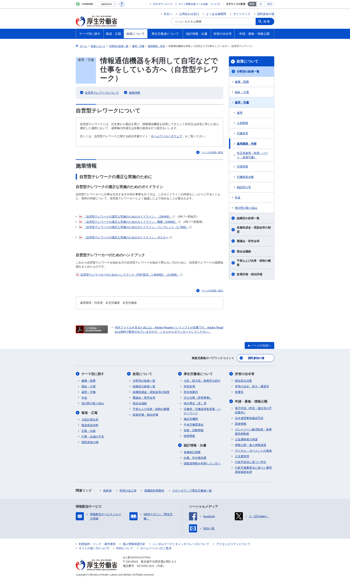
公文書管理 (242, 456)
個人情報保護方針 (134, 544)
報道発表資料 (89, 425)
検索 (267, 21)
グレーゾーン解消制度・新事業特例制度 (253, 431)
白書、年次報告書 (195, 457)
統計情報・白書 (195, 445)
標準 (252, 4)
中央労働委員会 (194, 424)
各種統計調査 (192, 452)
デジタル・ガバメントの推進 (253, 450)
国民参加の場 (265, 14)
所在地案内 (191, 392)
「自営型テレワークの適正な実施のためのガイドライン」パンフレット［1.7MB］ (135, 227)
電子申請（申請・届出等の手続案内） (253, 410)
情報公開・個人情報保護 (250, 445)
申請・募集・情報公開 (251, 401)
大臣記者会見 (89, 419)
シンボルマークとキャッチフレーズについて (181, 544)
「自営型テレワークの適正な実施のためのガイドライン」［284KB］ (127, 216)
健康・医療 (242, 81)
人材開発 (242, 123)
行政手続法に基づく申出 (250, 462)
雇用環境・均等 (247, 143)
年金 (237, 197)
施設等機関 (191, 419)
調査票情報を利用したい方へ (202, 463)
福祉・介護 (242, 92)
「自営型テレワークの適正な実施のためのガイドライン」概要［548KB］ (130, 221)
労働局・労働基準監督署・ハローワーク (202, 411)
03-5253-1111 (145, 565)
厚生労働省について (198, 374)
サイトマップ (241, 14)
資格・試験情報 (194, 430)
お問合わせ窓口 (189, 14)
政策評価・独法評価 (249, 274)
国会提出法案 (243, 380)
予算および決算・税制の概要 (254, 263)
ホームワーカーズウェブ (166, 136)
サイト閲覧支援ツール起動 (193, 4)
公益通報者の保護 (246, 439)
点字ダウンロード (163, 4)
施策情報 (134, 92)
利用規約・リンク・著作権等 (97, 544)
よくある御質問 (216, 14)
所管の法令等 (244, 374)
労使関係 (242, 166)
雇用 (239, 112)
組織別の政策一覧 (248, 218)
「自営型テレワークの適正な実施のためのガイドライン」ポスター (126, 237)
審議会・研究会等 (248, 241)
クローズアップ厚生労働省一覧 (192, 490)
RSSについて (124, 548)
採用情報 (189, 436)
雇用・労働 (242, 102)
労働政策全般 (245, 176)
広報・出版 (88, 430)
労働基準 (242, 133)
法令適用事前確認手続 (249, 418)
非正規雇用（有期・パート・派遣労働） (252, 155)
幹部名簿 (189, 386)
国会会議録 (244, 251)
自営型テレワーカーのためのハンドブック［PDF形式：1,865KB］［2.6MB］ (129, 274)
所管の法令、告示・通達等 (252, 386)
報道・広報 (89, 412)
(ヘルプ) (215, 4)
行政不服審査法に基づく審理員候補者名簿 (253, 470)
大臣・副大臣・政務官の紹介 (202, 380)
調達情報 (240, 423)
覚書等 (239, 392)
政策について (247, 61)
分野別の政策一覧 (248, 71)
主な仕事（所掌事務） (198, 397)
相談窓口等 (244, 187)
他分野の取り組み (246, 207)
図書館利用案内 (154, 490)
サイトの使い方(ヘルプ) (94, 548)
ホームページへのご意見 (156, 548)
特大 (269, 4)
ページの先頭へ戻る (212, 152)
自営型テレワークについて (102, 92)
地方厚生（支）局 (195, 403)
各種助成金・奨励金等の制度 (254, 229)
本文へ (168, 14)
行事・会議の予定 (92, 436)
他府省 (107, 490)
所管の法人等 (128, 490)
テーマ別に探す (92, 374)
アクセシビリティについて (233, 544)
